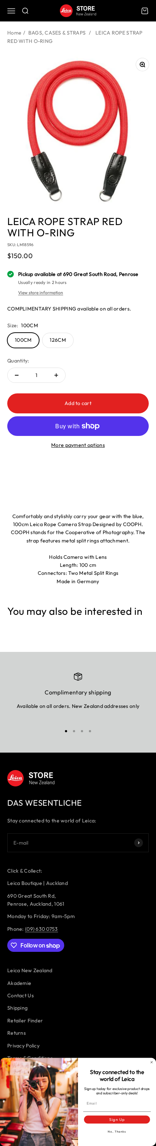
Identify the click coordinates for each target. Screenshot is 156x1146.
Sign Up (117, 1119)
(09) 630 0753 (41, 929)
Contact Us (20, 995)
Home (14, 32)
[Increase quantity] (56, 375)
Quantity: (18, 360)
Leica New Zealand (30, 970)
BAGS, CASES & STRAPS (57, 32)
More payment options (78, 445)
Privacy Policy (23, 1045)
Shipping (17, 1008)
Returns (16, 1033)
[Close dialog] (151, 1062)
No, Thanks (117, 1132)
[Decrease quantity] (17, 375)
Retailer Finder (25, 1020)
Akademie (19, 983)
